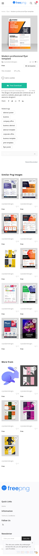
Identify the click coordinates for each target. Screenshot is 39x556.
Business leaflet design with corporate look (28, 236)
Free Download (15, 85)
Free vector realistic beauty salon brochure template (28, 389)
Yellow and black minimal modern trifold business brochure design (10, 458)
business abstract (9, 125)
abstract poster (8, 113)
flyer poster (7, 147)
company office (8, 121)
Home (3, 11)
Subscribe (26, 539)
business (6, 117)
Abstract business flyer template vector (28, 271)
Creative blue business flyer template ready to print (10, 341)
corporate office (8, 134)
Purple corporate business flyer (10, 201)
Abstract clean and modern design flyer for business (28, 201)
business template (9, 138)
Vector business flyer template (10, 236)
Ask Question (31, 66)
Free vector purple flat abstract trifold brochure (28, 424)
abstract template (9, 130)
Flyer (8, 11)
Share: (4, 101)
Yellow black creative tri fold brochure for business (10, 271)
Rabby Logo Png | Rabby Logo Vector (10, 389)
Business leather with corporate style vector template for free (28, 306)
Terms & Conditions (8, 516)
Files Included (6, 71)
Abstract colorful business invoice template (10, 306)
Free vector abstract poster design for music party (28, 341)
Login (27, 90)
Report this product (31, 162)
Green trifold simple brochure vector (10, 424)
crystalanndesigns (10, 62)
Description (7, 154)
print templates (8, 143)
